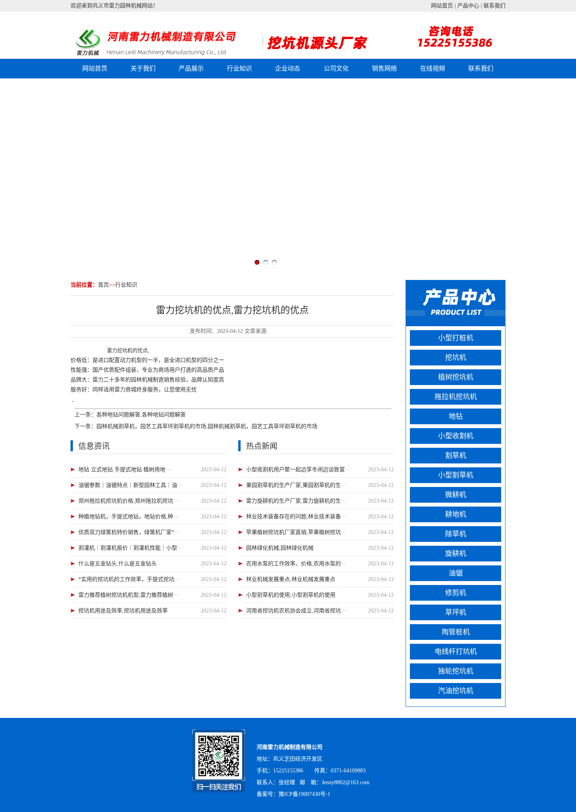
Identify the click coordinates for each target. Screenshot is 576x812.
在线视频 (432, 68)
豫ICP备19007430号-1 (304, 794)
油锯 (456, 573)
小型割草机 (455, 475)
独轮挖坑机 (455, 671)
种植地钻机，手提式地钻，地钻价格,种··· (128, 517)
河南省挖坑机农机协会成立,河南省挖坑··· (296, 611)
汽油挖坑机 (455, 691)
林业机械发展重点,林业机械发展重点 (290, 579)
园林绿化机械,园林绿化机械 (279, 548)
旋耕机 (455, 554)
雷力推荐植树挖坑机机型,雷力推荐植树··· (128, 595)
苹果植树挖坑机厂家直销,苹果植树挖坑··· (296, 532)
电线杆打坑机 (456, 652)
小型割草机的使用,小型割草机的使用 (290, 595)
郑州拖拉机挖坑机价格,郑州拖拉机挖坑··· (128, 501)
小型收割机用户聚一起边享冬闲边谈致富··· (298, 469)
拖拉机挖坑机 (456, 397)
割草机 (455, 456)
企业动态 (287, 68)
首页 (103, 285)
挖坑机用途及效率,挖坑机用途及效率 (123, 611)
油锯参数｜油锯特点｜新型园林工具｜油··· (130, 485)
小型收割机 (455, 436)
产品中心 (468, 6)
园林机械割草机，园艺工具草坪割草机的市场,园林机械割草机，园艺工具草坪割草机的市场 (206, 426)
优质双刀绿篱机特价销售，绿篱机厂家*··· (129, 532)
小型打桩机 (455, 338)
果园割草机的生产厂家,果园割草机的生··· (296, 485)
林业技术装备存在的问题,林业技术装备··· (296, 517)
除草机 (455, 534)
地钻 (456, 416)
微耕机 (455, 495)
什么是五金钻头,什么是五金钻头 (117, 564)
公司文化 (336, 68)
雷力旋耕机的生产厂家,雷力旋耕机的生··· (296, 501)
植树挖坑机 (455, 377)
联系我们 (494, 6)
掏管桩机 (456, 632)
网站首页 (442, 6)
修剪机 (455, 593)
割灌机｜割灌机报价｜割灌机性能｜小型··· (130, 548)
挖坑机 (124, 350)
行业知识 (239, 68)
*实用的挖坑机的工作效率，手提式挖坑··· (129, 579)
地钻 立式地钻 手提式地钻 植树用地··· (124, 469)
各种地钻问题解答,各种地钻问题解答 (141, 415)
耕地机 (455, 514)
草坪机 (455, 612)
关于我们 (143, 68)
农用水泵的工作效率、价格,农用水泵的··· (296, 564)
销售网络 (384, 68)
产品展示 (191, 68)
